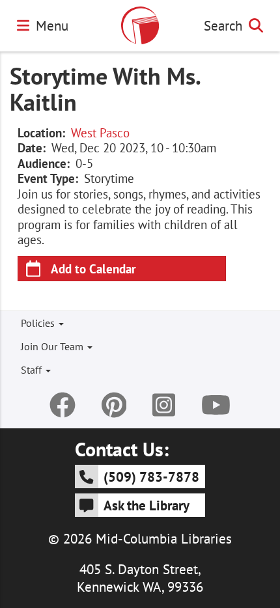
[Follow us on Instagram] (164, 404)
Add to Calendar (93, 268)
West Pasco (100, 133)
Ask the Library (146, 505)
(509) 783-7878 (151, 476)
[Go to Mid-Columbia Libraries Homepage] (140, 25)
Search (223, 25)
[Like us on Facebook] (62, 404)
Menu (52, 25)
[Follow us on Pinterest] (114, 404)
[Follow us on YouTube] (216, 404)
